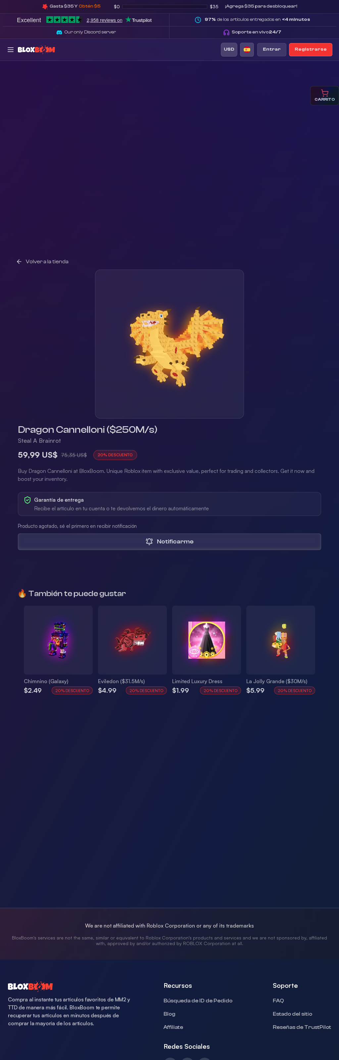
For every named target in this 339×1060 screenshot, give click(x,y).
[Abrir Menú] (11, 50)
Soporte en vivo (256, 32)
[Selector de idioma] (247, 50)
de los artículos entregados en (257, 19)
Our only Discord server (90, 32)
